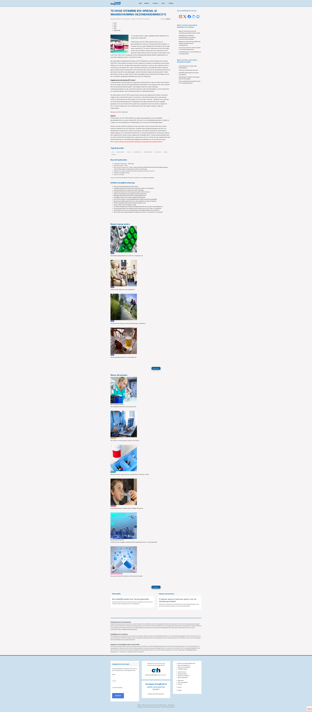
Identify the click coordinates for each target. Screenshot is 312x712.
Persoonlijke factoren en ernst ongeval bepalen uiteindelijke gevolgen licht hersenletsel (136, 210)
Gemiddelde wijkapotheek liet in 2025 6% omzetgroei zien (126, 255)
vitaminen (114, 154)
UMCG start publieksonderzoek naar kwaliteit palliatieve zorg (130, 203)
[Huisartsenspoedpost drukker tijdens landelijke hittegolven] (123, 491)
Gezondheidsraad (120, 152)
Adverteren (181, 680)
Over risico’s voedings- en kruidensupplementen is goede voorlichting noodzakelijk (135, 199)
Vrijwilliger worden (182, 669)
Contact (180, 684)
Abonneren (118, 695)
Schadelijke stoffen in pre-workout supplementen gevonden (129, 197)
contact (130, 651)
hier (114, 112)
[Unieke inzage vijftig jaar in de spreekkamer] (123, 273)
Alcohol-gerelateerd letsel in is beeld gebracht (123, 357)
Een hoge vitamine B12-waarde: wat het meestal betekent (126, 576)
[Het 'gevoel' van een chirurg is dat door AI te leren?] (123, 424)
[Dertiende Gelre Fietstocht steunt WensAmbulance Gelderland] (123, 307)
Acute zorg (113, 506)
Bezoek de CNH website (151, 675)
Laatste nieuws (182, 672)
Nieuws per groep (182, 674)
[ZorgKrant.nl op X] (184, 16)
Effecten (129, 152)
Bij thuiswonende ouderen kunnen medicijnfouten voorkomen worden (129, 474)
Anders (167, 19)
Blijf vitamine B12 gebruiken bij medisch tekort (126, 186)
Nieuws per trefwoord (183, 675)
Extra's (180, 687)
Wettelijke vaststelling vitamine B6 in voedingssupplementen (130, 195)
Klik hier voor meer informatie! (156, 694)
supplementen (158, 152)
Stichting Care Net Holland (152, 705)
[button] (147, 3)
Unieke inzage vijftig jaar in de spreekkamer (122, 289)
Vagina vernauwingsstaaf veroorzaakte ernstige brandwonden (130, 193)
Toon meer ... (156, 368)
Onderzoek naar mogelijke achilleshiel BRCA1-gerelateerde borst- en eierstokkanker (133, 542)
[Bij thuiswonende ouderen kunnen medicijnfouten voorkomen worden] (123, 457)
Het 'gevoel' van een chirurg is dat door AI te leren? (124, 440)
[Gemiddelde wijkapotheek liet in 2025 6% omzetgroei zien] (123, 239)
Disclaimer (140, 707)
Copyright (146, 707)
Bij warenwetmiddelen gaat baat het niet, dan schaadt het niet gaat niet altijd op (135, 201)
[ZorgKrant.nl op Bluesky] (194, 16)
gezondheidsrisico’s (148, 152)
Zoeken (180, 690)
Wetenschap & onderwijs (117, 404)
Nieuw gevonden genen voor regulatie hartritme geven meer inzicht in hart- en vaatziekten (137, 208)
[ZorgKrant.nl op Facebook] (189, 16)
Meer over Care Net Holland (185, 663)
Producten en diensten (116, 573)
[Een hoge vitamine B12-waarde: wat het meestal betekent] (123, 559)
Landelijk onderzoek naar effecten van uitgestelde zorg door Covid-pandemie (134, 188)
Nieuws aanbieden (183, 677)
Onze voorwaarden (182, 682)
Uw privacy (172, 707)
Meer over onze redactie (184, 667)
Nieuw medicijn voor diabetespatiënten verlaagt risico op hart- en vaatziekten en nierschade (138, 212)
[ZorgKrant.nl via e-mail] (198, 16)
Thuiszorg (113, 472)
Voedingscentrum (137, 152)
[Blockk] (115, 3)
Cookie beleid (164, 707)
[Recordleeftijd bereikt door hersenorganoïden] (123, 390)
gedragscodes (191, 650)
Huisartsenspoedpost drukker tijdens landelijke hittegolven (126, 508)
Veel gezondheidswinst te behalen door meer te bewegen (129, 190)
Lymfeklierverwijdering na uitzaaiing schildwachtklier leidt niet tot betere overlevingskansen (138, 206)
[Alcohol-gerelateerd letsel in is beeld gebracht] (123, 340)
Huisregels (152, 707)
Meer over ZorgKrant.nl (184, 665)
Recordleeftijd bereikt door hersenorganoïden (123, 406)
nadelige (166, 152)
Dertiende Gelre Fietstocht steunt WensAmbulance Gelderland (127, 323)
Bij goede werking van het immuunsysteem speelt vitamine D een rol (132, 192)
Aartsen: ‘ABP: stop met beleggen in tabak (125, 204)
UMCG (113, 152)
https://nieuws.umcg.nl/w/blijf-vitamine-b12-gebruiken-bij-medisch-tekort (138, 141)
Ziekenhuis (113, 438)
